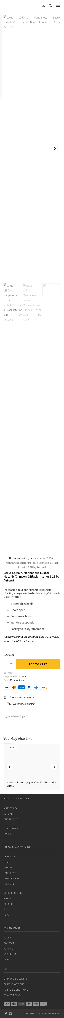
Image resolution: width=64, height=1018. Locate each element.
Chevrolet (10, 856)
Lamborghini (11, 878)
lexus (23, 680)
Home (12, 558)
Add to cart (38, 664)
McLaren (9, 883)
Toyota (8, 914)
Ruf (6, 909)
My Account (11, 954)
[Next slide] (54, 149)
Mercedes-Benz (13, 893)
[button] (13, 416)
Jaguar (8, 867)
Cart (6, 959)
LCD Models (11, 828)
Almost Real (11, 808)
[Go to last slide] (10, 767)
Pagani (8, 898)
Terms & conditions (16, 989)
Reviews (8, 948)
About (7, 937)
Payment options (14, 984)
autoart (16, 680)
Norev (7, 833)
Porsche (9, 904)
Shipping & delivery (15, 978)
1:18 (10, 680)
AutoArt (23, 558)
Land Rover (10, 873)
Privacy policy (12, 995)
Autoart (9, 813)
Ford (7, 862)
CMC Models (11, 819)
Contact (9, 943)
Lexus (33, 558)
